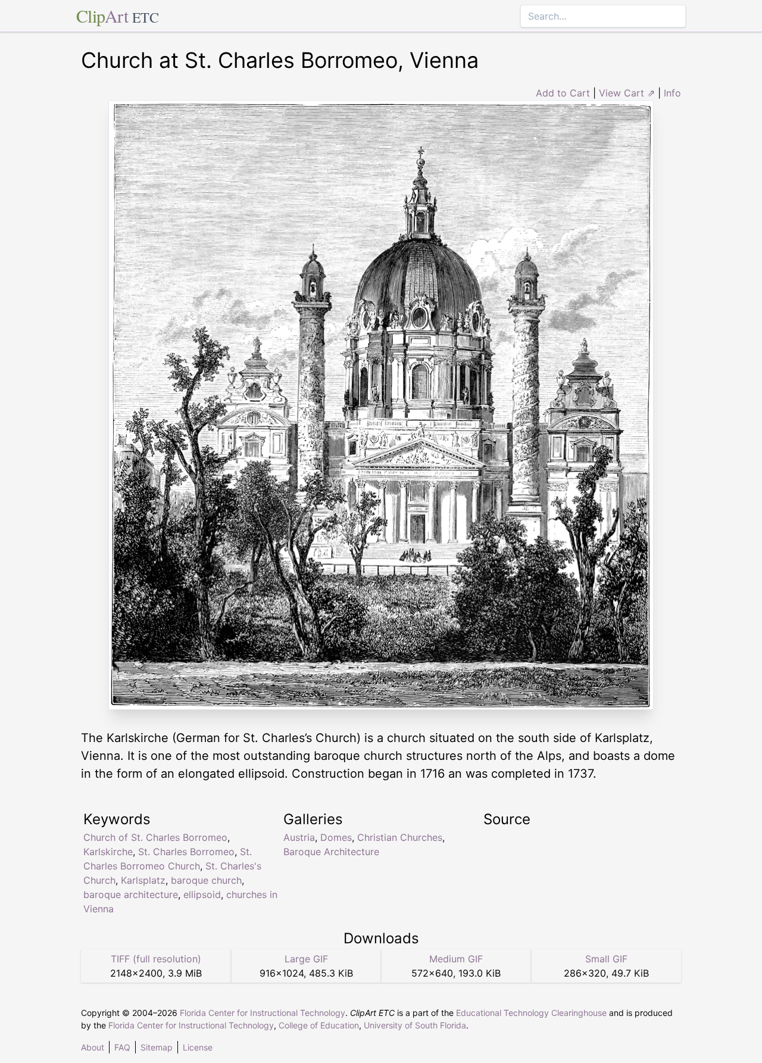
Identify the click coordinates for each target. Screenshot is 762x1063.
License (198, 1047)
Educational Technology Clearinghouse (531, 1013)
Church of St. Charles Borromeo (155, 837)
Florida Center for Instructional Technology (262, 1013)
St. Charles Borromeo (186, 852)
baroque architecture (130, 894)
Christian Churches (399, 837)
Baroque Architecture (331, 852)
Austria (299, 837)
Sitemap (156, 1047)
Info (672, 93)
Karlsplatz (143, 880)
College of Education (319, 1025)
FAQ (122, 1047)
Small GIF (606, 959)
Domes (336, 837)
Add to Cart (563, 93)
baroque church (206, 880)
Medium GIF (456, 959)
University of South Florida (415, 1025)
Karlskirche (108, 852)
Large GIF (306, 959)
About (92, 1047)
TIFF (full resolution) (156, 959)
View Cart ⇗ (627, 93)
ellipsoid (202, 894)
